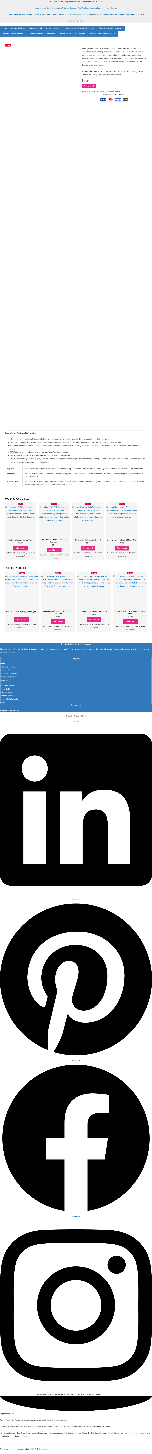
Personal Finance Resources (13, 34)
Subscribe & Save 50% (9, 686)
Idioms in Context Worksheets (72, 34)
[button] (44, 28)
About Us (4, 680)
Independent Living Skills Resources (44, 28)
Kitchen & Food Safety (9, 673)
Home (4, 28)
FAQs (2, 702)
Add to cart (89, 86)
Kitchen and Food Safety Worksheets (79, 28)
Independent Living (7, 667)
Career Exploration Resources (42, 34)
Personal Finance (7, 670)
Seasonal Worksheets (9, 699)
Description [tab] (10, 433)
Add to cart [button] (20, 548)
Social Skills (5, 689)
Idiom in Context (7, 696)
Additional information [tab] (26, 433)
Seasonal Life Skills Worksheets (101, 34)
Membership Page (18, 28)
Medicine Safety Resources (110, 28)
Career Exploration (7, 677)
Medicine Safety (6, 692)
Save (8, 45)
